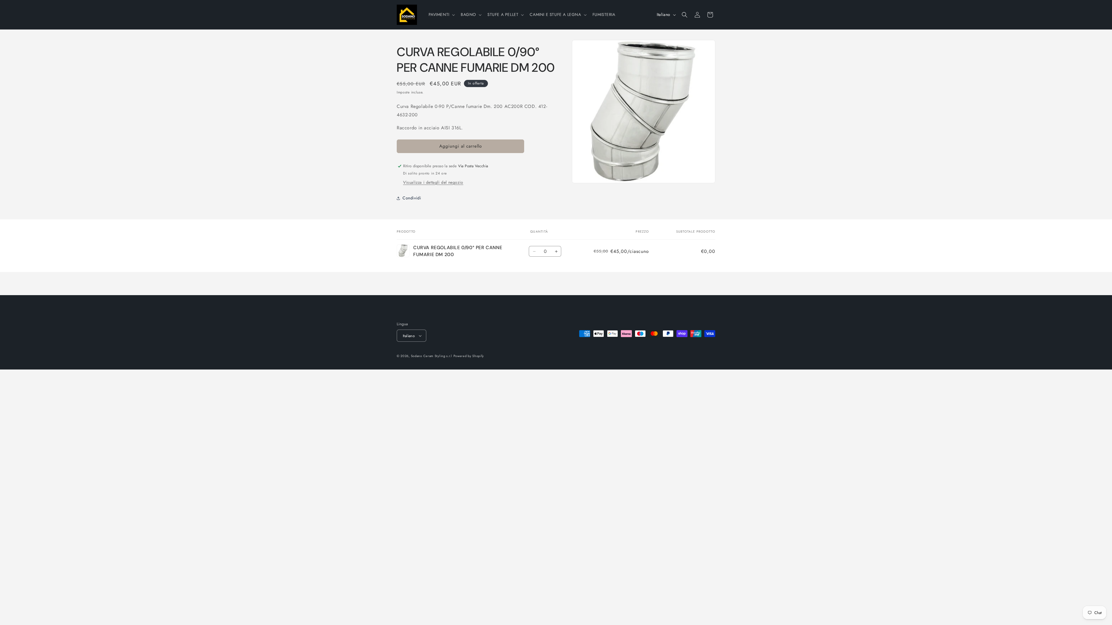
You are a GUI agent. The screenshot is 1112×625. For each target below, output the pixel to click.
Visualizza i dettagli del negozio (433, 182)
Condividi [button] (412, 198)
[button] (441, 14)
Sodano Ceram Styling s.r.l (431, 356)
